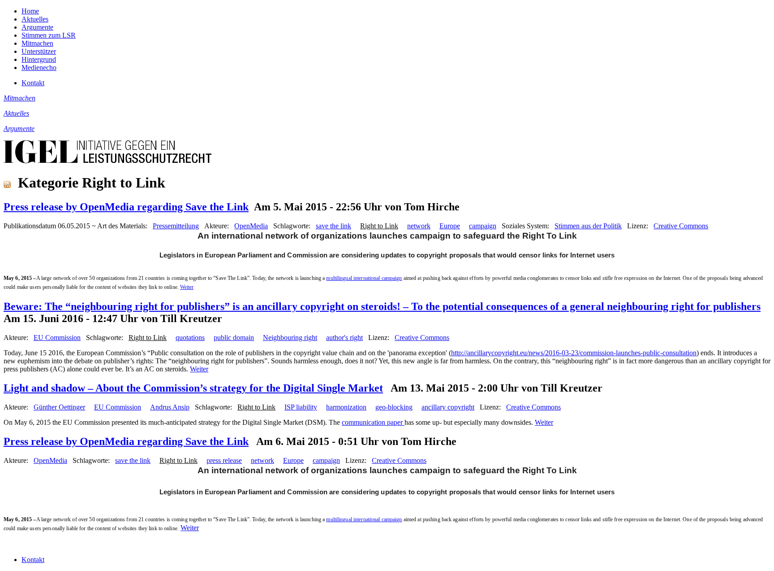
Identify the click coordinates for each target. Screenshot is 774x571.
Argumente (37, 27)
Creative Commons (681, 226)
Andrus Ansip (169, 407)
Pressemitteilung (176, 226)
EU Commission (57, 337)
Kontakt (33, 83)
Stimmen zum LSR (49, 35)
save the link (333, 226)
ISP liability (300, 407)
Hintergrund (39, 59)
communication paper (373, 422)
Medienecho (39, 67)
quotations (190, 337)
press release (224, 460)
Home (30, 11)
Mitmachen (37, 43)
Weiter (187, 287)
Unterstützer (39, 51)
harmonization (346, 407)
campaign (482, 226)
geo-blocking (394, 407)
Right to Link (379, 226)
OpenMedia (251, 226)
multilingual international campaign (364, 278)
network (418, 226)
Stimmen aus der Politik (588, 226)
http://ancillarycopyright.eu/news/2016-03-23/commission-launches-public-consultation (574, 353)
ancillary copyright (447, 407)
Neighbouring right (290, 337)
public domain (234, 337)
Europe (449, 226)
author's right (344, 337)
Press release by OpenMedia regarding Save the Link (126, 207)
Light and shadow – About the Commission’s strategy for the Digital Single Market (193, 388)
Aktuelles (35, 19)
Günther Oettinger (59, 407)
